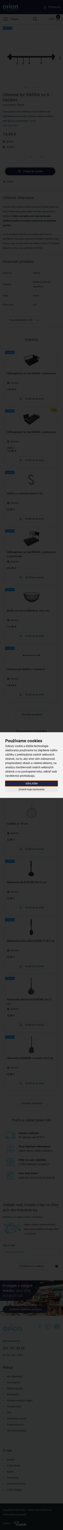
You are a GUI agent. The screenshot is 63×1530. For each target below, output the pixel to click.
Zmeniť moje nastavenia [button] (31, 789)
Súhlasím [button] (31, 783)
